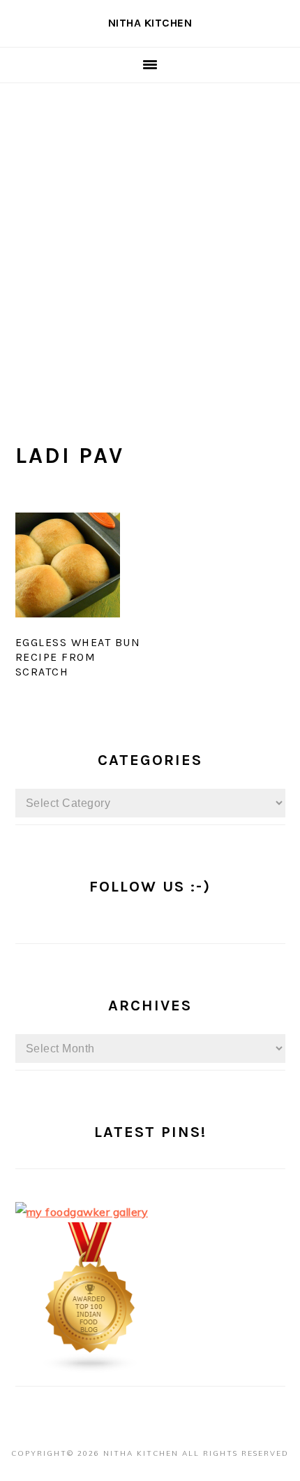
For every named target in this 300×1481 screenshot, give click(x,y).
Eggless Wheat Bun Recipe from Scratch (78, 657)
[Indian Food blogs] (90, 1369)
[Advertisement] (150, 240)
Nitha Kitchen (150, 22)
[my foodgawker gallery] (82, 1212)
